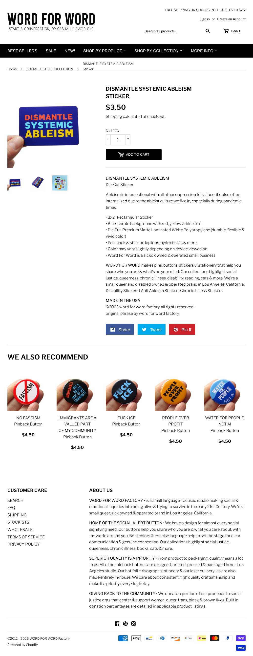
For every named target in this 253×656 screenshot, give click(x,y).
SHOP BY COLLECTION (157, 51)
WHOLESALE (20, 529)
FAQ (11, 507)
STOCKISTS (18, 522)
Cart (235, 31)
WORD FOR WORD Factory (50, 638)
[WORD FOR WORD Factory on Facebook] (117, 624)
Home (12, 69)
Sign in (204, 19)
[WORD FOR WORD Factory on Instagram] (133, 624)
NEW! (69, 51)
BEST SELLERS (22, 51)
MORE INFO (202, 51)
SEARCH (15, 500)
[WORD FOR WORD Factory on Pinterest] (125, 624)
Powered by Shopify (22, 645)
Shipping (114, 116)
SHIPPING (17, 515)
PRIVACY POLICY (23, 544)
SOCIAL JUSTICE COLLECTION (49, 69)
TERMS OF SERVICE (26, 537)
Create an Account (231, 19)
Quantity (112, 130)
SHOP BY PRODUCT (103, 51)
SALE (51, 51)
